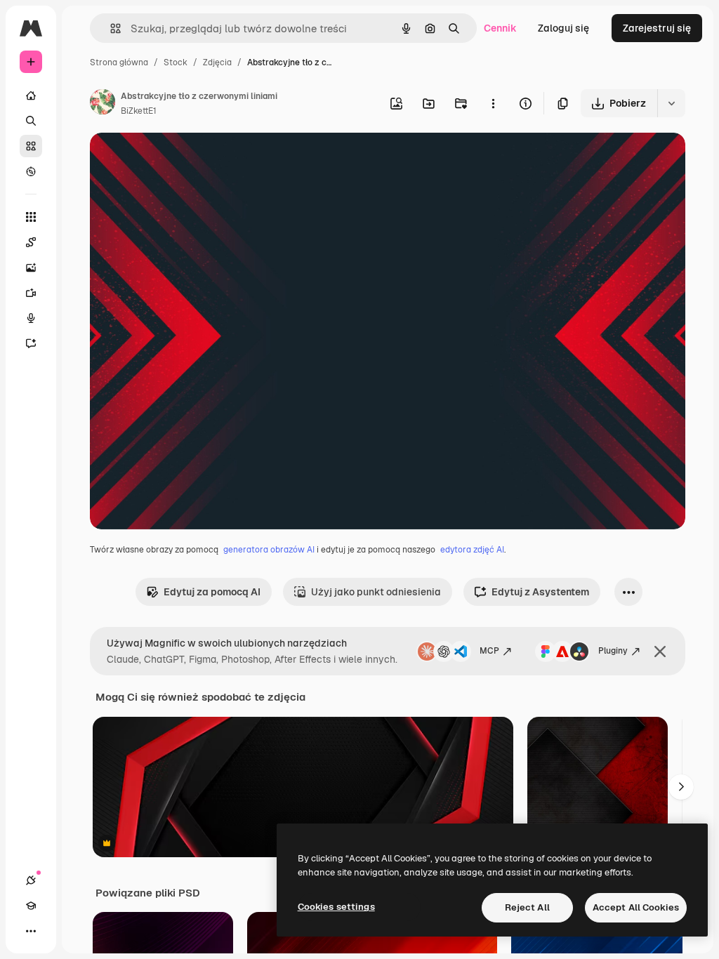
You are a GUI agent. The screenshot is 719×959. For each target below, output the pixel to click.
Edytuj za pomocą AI (212, 592)
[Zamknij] (660, 651)
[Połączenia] (31, 880)
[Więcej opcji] (493, 103)
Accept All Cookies (636, 907)
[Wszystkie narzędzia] (31, 217)
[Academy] (31, 905)
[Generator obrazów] (31, 267)
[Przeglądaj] (31, 171)
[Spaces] (31, 242)
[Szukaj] (31, 121)
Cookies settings (336, 907)
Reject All (527, 907)
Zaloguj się (563, 28)
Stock (175, 62)
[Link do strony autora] (102, 104)
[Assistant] (31, 343)
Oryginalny (186, 159)
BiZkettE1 (139, 111)
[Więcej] (31, 931)
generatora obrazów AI (269, 549)
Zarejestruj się (657, 28)
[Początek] (31, 95)
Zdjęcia (217, 62)
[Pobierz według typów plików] (671, 103)
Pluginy (613, 650)
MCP (489, 650)
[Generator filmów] (31, 293)
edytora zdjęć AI (472, 549)
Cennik (500, 28)
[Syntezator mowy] (31, 318)
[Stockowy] (31, 146)
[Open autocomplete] (110, 28)
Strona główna (119, 62)
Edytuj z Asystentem (540, 592)
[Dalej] (681, 787)
